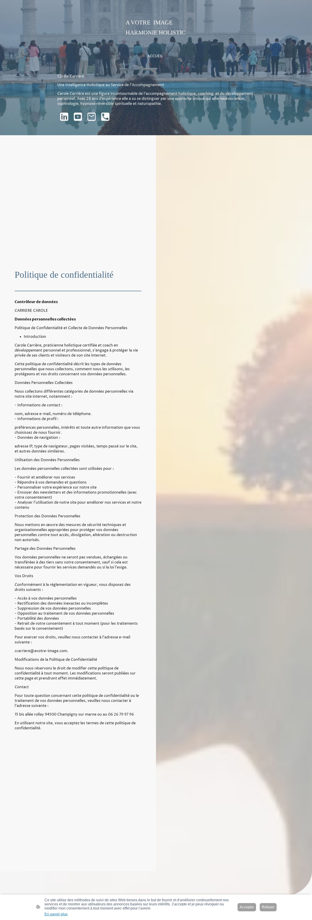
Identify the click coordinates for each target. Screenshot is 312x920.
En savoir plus (56, 914)
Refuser (268, 907)
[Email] (91, 117)
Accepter (247, 907)
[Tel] (105, 117)
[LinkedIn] (64, 117)
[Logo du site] (156, 40)
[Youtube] (78, 117)
